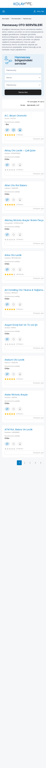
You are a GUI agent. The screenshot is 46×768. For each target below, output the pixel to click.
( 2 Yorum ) (19, 379)
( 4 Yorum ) (19, 414)
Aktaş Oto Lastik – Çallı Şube (20, 150)
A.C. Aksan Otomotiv (16, 115)
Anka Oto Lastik (13, 255)
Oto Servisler (16, 19)
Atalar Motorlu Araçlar (16, 394)
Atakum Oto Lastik (14, 360)
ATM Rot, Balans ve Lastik (19, 429)
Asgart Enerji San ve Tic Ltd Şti (21, 325)
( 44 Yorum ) (20, 274)
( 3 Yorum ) (19, 204)
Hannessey (27, 19)
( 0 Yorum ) (19, 170)
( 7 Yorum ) (19, 135)
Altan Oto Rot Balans (16, 185)
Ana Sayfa (5, 19)
